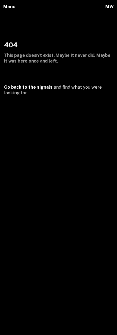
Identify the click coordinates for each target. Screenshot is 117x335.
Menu (9, 6)
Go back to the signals (28, 87)
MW (109, 6)
